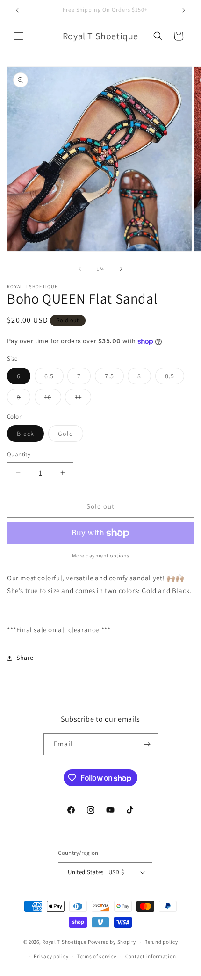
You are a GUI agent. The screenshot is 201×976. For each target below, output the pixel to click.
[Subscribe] (147, 744)
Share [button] (25, 657)
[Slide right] (121, 269)
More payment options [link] (100, 555)
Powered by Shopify (112, 942)
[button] (18, 36)
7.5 (114, 377)
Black (30, 435)
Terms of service (96, 956)
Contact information (150, 956)
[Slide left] (80, 269)
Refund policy (161, 942)
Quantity (18, 454)
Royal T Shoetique (65, 942)
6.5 (54, 377)
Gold (70, 435)
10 (52, 398)
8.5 (174, 377)
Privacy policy (51, 956)
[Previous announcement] (17, 10)
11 (83, 398)
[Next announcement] (183, 10)
